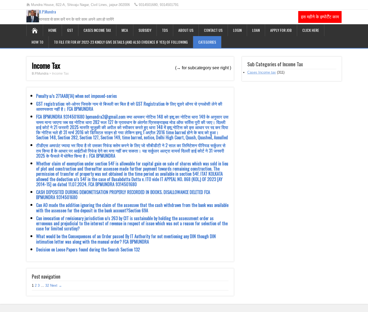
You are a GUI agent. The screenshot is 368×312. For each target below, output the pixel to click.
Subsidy (144, 30)
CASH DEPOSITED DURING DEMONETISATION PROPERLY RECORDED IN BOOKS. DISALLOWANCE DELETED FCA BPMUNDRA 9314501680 (123, 194)
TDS (165, 30)
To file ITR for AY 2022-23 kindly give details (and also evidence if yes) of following (121, 42)
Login (237, 30)
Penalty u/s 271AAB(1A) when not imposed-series (76, 96)
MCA (124, 30)
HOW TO (37, 42)
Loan (256, 30)
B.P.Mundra (47, 12)
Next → (56, 285)
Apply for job (281, 30)
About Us (185, 30)
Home (52, 30)
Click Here (310, 30)
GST (70, 30)
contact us (213, 30)
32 (47, 285)
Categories (207, 42)
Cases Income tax (97, 30)
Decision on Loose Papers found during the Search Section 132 (88, 249)
